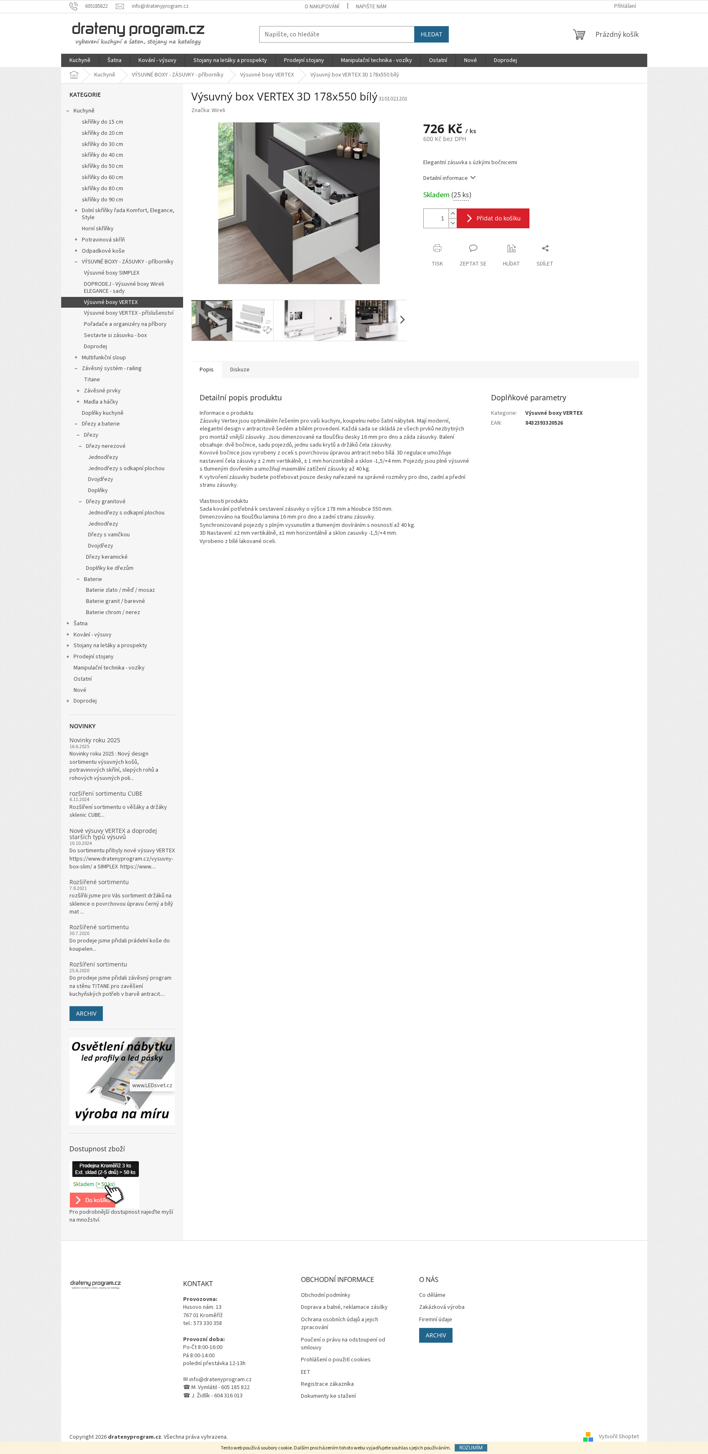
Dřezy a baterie (101, 424)
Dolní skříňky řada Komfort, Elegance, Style (128, 214)
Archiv (86, 1013)
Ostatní (83, 679)
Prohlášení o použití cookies (336, 1360)
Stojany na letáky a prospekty (110, 645)
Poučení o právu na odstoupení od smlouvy (343, 1344)
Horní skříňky (98, 229)
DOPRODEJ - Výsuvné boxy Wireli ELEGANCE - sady (124, 287)
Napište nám (371, 6)
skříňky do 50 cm (102, 166)
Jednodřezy (103, 457)
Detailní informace (445, 178)
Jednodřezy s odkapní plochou (126, 468)
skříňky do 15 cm (102, 122)
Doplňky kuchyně (103, 413)
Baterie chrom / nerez (113, 612)
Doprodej (95, 346)
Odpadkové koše (103, 251)
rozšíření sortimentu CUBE (106, 793)
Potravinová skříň (103, 240)
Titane (92, 379)
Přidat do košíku (499, 218)
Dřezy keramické (107, 557)
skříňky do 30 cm (102, 144)
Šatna (81, 623)
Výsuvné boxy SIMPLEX (111, 273)
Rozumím (471, 1447)
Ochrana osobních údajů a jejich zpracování (339, 1324)
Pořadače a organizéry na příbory (125, 324)
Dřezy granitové (106, 501)
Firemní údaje (435, 1320)
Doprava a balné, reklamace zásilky (344, 1307)
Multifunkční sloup (104, 358)
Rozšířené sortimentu (99, 882)
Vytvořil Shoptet (619, 1437)
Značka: (208, 110)
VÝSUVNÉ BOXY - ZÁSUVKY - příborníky (128, 262)
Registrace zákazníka (327, 1384)
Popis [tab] (207, 370)
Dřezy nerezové (106, 446)
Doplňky (98, 490)
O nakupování (322, 6)
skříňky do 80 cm (102, 188)
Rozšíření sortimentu (98, 964)
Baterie (93, 579)
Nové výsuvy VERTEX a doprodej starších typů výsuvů (113, 833)
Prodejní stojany (94, 657)
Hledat (431, 34)
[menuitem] (80, 60)
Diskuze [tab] (240, 370)
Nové (80, 690)
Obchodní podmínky (325, 1295)
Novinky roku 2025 (94, 740)
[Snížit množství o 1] (452, 223)
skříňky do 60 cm (102, 177)
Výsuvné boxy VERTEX (111, 302)
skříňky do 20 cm (102, 133)
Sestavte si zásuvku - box (115, 335)
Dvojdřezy (100, 479)
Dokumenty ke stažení (328, 1396)
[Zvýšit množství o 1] (452, 213)
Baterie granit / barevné (115, 601)
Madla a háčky (101, 402)
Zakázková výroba (442, 1307)
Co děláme (432, 1295)
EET (305, 1372)
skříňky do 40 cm (102, 155)
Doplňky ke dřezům (109, 568)
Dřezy (91, 435)
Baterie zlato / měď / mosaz (120, 590)
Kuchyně (84, 111)
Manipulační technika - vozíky (109, 668)
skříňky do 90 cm (102, 200)
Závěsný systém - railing (112, 368)
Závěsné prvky (102, 391)
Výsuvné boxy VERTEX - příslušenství (129, 313)
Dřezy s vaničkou (109, 535)
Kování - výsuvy (93, 635)
